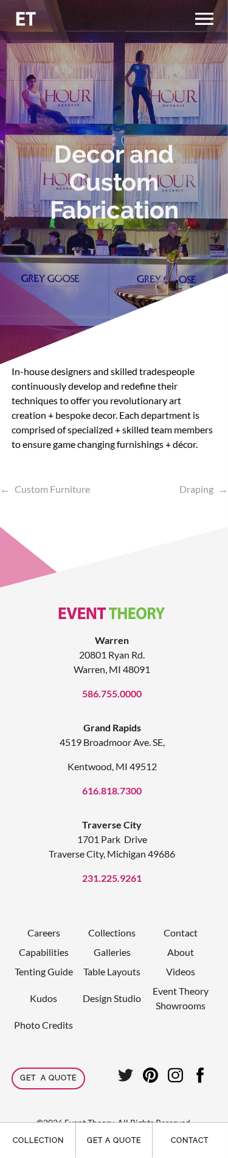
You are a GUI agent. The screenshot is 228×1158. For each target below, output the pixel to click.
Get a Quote (114, 1140)
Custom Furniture (52, 489)
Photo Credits (43, 1025)
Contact (190, 1140)
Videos (180, 971)
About (180, 952)
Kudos (43, 998)
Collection (38, 1140)
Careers (43, 932)
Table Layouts (111, 971)
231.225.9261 (112, 878)
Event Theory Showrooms (181, 998)
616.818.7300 (112, 790)
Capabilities (44, 952)
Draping (196, 489)
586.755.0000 (112, 693)
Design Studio (112, 998)
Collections (112, 932)
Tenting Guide (44, 971)
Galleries (112, 952)
